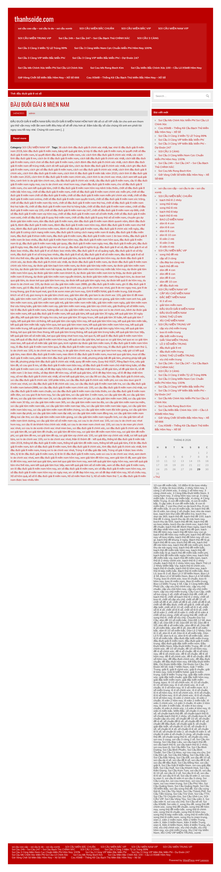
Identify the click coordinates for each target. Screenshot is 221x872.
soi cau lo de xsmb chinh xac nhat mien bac (46, 428)
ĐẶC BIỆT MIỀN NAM (173, 297)
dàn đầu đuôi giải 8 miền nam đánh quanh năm (100, 221)
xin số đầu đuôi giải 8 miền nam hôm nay (118, 468)
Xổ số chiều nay (136, 472)
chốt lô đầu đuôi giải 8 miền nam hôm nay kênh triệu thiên (85, 188)
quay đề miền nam (86, 361)
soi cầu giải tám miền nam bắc (28, 405)
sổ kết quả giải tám (80, 372)
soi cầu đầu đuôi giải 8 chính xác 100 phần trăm (38, 380)
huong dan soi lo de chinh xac (108, 309)
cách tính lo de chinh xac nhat (104, 176)
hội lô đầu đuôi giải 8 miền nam (28, 309)
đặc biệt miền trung (171, 336)
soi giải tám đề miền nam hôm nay (101, 431)
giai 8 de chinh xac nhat (96, 287)
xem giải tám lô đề (120, 457)
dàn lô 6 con (167, 227)
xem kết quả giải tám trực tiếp (47, 465)
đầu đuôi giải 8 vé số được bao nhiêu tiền (53, 250)
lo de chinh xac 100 (22, 350)
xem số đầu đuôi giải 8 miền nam (125, 465)
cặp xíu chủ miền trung (173, 328)
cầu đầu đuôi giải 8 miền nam (112, 180)
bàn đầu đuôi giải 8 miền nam (40, 151)
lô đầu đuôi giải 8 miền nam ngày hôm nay (83, 346)
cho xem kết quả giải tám (37, 188)
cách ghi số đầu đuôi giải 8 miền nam (51, 169)
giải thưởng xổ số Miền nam (128, 306)
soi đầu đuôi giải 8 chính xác (89, 428)
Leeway (204, 860)
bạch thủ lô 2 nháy (171, 200)
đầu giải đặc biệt (39, 258)
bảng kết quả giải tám (70, 151)
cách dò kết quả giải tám (59, 165)
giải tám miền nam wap (72, 306)
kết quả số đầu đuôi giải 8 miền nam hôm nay (41, 339)
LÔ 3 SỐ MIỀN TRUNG (173, 343)
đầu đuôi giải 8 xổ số (71, 254)
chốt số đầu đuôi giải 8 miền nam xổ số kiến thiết (85, 213)
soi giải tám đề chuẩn (40, 431)
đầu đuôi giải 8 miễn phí (122, 243)
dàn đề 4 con (167, 270)
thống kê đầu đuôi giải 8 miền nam (42, 442)
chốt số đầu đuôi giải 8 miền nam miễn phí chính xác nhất (100, 195)
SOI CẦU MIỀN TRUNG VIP (34, 38)
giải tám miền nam (171, 305)
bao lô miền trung (170, 332)
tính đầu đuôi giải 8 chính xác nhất (121, 446)
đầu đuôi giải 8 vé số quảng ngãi (95, 250)
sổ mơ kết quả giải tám (71, 376)
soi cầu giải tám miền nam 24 (35, 398)
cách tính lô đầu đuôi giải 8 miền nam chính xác (59, 176)
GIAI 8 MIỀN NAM (96, 291)
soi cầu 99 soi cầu (95, 376)
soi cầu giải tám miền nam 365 (48, 402)
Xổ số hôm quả (19, 476)
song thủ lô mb (168, 207)
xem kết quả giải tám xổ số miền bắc (85, 465)
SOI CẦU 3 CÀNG (148, 38)
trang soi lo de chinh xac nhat (57, 450)
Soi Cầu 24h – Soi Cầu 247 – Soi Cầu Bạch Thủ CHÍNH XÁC (94, 38)
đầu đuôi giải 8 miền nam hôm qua (98, 239)
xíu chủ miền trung (171, 359)
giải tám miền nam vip (45, 306)
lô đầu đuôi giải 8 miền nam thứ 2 (127, 346)
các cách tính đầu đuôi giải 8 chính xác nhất (106, 154)
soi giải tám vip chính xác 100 (76, 435)
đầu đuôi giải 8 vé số (111, 247)
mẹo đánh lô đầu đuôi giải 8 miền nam (84, 354)
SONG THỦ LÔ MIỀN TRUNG (177, 355)
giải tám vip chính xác (99, 306)
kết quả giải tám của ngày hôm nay (67, 321)
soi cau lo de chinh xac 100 (93, 420)
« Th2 (157, 476)
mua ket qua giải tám (119, 354)
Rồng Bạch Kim (125, 361)
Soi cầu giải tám (61, 394)
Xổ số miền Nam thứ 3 (79, 476)
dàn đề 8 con (167, 277)
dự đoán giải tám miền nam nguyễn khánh (57, 276)
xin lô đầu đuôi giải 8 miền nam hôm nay (33, 468)
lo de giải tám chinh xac (76, 350)
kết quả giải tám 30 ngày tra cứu (39, 317)
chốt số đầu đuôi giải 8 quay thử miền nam (46, 217)
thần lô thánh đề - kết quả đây (89, 439)
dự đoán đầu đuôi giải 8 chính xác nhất (45, 261)
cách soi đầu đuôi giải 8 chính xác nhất (95, 169)
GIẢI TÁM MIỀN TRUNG (174, 340)
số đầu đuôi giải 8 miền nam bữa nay (60, 365)
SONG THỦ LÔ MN (171, 316)
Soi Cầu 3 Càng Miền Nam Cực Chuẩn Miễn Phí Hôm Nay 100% (113, 48)
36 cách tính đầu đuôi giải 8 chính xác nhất (83, 147)
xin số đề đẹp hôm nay (81, 472)
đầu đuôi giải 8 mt (170, 347)
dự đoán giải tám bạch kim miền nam (54, 265)
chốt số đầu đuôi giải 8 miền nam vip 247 (67, 210)
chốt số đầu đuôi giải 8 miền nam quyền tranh (69, 199)
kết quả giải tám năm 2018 (44, 328)
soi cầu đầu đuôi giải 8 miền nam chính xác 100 (66, 387)
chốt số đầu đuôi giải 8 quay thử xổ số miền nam (99, 217)
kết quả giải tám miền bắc (132, 321)
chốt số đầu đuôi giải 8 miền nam (51, 191)
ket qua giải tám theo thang (34, 332)
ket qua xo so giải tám (108, 339)
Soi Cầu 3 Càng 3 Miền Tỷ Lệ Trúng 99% (42, 48)
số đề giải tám (109, 369)
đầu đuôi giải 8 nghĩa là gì (83, 247)
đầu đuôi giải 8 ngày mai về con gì (48, 247)
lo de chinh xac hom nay (48, 350)
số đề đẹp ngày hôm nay (58, 369)
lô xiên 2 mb (167, 238)
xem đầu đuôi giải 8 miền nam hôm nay (57, 457)
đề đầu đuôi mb (169, 285)
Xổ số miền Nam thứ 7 (106, 476)
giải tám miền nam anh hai (125, 298)
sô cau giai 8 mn (29, 365)
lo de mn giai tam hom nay (106, 350)
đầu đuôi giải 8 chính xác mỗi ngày (119, 228)
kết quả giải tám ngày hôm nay (107, 328)
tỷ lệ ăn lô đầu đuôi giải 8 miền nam (75, 453)
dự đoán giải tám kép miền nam (94, 265)
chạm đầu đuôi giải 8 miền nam (98, 184)
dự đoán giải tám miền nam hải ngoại (41, 269)
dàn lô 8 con (167, 231)
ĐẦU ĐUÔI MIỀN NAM (173, 312)
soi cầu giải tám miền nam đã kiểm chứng (56, 409)
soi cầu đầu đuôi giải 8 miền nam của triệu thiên (80, 391)
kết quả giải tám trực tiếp (130, 332)
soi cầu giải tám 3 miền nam (87, 394)
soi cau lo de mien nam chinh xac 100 (88, 424)
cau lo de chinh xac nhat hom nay (60, 184)
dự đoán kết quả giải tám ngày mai (85, 280)
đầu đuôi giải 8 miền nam (67, 236)
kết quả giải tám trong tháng (67, 332)
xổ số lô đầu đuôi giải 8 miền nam (47, 476)
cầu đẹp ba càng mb (172, 262)
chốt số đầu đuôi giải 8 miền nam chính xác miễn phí (100, 191)
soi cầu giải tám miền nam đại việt (52, 413)
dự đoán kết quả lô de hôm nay (124, 280)
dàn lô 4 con (167, 223)
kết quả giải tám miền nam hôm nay (109, 324)
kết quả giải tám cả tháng (31, 321)
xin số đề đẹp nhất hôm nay (110, 472)
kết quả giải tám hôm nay (102, 321)
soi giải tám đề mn (25, 435)
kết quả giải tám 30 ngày (100, 313)
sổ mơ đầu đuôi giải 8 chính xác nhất (36, 376)
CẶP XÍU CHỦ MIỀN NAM (175, 293)
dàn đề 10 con (168, 281)
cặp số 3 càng (168, 258)
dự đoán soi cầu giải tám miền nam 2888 (63, 284)
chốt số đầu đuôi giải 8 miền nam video (109, 206)
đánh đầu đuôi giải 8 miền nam (35, 225)
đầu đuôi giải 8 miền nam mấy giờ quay (44, 243)
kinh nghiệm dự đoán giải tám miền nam (86, 343)
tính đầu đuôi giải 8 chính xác (84, 446)
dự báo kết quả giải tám (63, 258)
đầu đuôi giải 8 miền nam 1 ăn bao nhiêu (106, 236)
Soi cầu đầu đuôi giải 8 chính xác (125, 376)
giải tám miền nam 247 (29, 298)
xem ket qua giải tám (39, 461)
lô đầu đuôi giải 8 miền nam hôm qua (37, 346)
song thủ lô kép (169, 203)
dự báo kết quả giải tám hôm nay (96, 258)
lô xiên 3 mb (167, 242)
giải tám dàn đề (78, 295)
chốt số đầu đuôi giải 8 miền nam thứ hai (82, 202)
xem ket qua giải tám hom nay (70, 461)
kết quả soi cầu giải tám (81, 339)
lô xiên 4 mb (167, 246)
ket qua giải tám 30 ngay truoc (76, 317)
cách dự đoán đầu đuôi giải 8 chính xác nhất (100, 165)
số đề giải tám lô (128, 369)
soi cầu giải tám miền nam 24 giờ (72, 398)
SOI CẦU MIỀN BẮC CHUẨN (96, 28)
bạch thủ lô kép (169, 211)
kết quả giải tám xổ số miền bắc (28, 335)
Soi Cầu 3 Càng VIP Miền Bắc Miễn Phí (41, 57)
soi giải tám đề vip (47, 435)
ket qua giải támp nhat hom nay (65, 335)
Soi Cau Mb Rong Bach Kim (107, 67)
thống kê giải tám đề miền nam (80, 442)
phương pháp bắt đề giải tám (104, 358)
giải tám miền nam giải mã (48, 302)
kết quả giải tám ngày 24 (74, 328)
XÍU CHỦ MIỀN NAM (172, 320)
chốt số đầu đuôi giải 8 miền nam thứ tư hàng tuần (57, 206)
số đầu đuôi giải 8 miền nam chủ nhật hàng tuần (110, 365)
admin (32, 113)
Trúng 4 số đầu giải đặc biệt (90, 450)
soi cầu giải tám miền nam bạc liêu (65, 405)
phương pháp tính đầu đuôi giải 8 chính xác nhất (47, 361)
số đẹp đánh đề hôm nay (54, 372)
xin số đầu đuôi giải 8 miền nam (75, 468)
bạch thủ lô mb (168, 215)
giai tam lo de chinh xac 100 (105, 295)
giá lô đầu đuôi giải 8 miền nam (40, 287)
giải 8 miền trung (117, 291)
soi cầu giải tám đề (115, 394)
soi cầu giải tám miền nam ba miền (125, 402)
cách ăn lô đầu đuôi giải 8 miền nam (58, 158)
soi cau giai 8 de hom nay (36, 394)
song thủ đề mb (169, 254)
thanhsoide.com (34, 18)
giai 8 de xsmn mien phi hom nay (66, 291)
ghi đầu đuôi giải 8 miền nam (104, 284)
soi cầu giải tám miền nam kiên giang (52, 417)
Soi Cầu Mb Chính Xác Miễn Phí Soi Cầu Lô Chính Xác (50, 67)
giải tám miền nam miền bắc (80, 302)
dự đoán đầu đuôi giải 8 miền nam (87, 261)
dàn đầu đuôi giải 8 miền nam (56, 221)
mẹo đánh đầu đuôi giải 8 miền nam (41, 354)
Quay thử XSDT (106, 361)
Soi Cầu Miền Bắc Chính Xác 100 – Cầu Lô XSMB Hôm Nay (166, 67)
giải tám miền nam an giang (93, 298)
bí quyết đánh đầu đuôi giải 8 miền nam (57, 154)
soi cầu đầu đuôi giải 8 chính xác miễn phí (90, 380)
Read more (19, 138)
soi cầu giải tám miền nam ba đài (85, 402)
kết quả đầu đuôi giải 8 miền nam (46, 313)
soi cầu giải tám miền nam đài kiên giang (104, 409)
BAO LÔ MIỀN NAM (171, 219)
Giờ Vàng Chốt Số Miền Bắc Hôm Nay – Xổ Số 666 (48, 77)
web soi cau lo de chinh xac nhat (114, 453)
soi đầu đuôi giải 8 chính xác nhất (125, 428)
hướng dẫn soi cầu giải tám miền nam (68, 309)
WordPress (189, 860)
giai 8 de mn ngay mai (123, 287)
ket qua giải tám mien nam (73, 324)
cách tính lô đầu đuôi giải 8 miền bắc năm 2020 (90, 173)
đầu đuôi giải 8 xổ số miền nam (101, 254)
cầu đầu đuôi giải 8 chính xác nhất (75, 180)
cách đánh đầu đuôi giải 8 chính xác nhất (97, 162)
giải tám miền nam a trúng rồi (59, 298)
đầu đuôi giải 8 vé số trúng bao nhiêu (38, 254)
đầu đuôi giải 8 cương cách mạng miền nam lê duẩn (85, 232)
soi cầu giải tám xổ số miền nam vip (57, 420)
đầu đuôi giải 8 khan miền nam (34, 236)
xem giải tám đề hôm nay (94, 457)
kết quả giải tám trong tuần (99, 332)
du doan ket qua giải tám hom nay (45, 280)
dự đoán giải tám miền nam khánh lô (54, 272)
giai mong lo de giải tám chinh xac (49, 295)
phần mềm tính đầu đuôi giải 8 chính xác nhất (61, 358)
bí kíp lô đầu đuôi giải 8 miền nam (103, 151)
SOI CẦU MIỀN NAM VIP (173, 28)
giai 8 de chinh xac (70, 287)
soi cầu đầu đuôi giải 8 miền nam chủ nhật (118, 387)
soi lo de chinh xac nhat (57, 439)
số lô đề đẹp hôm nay (104, 372)
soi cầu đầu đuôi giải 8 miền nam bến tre (98, 383)
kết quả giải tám (76, 313)
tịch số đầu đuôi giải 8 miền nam (48, 446)
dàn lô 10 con (168, 235)
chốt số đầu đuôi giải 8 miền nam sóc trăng (120, 199)
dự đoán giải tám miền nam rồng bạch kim (106, 276)
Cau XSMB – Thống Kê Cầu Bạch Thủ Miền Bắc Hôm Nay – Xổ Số (126, 77)
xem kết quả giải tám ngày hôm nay (108, 461)
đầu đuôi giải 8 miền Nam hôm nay (58, 239)
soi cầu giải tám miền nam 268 (109, 398)
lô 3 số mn (166, 301)
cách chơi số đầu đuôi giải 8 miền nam (51, 162)
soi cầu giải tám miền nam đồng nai (92, 413)
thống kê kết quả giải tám (113, 442)
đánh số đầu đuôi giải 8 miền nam (79, 228)
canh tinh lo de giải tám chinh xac (35, 180)
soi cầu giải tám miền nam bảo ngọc (106, 405)
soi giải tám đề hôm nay (67, 431)
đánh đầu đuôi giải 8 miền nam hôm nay (77, 225)
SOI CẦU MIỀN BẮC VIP (136, 28)
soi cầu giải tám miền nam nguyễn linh (96, 417)
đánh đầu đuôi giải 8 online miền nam (37, 228)
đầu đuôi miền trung (172, 351)
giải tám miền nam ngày (111, 302)
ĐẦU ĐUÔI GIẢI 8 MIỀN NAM (40, 104)
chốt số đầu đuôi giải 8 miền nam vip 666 (115, 210)
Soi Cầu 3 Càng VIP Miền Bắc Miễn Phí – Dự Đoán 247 (105, 57)
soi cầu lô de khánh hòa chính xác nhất (44, 424)
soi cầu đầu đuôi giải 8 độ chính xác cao (51, 383)
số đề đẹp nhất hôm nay (86, 369)
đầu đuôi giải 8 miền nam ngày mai (88, 243)
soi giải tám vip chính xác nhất (111, 435)
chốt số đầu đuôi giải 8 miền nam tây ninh (34, 202)
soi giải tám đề (19, 431)
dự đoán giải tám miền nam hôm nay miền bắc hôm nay (94, 269)
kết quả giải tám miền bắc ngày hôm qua (33, 324)
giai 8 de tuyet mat (35, 291)
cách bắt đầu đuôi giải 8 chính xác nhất (102, 158)
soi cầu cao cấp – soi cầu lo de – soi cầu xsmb (45, 28)
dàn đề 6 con (167, 273)
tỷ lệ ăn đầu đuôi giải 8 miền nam (34, 453)
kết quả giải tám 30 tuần (108, 317)
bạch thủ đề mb (169, 266)
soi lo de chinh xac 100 (29, 439)
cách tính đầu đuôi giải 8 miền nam (42, 173)
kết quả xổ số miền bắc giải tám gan (42, 343)
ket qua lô (89, 335)
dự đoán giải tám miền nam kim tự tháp (99, 272)
